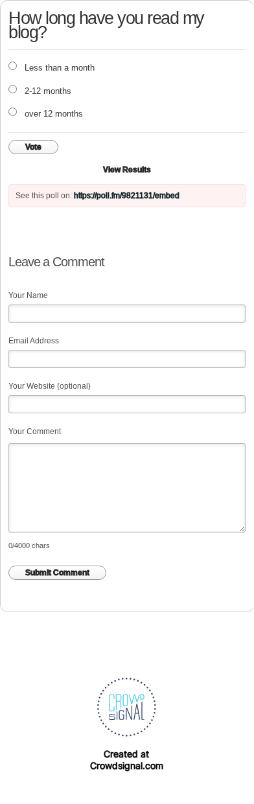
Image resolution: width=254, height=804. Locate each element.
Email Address (33, 340)
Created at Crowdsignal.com (126, 759)
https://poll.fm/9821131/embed (126, 195)
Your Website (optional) (49, 386)
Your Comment (34, 431)
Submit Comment (57, 572)
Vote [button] (33, 147)
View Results (127, 169)
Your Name (28, 295)
